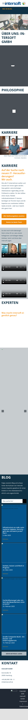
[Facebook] (7, 694)
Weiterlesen (5, 539)
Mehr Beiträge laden (14, 654)
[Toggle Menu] (3, 3)
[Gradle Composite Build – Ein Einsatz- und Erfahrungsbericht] (14, 624)
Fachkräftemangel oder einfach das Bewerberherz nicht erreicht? (13, 602)
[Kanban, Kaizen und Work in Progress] (14, 553)
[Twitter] (7, 691)
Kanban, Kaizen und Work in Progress (13, 567)
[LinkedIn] (4, 691)
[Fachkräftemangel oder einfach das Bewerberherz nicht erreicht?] (14, 587)
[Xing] (7, 698)
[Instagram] (4, 698)
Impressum (23, 701)
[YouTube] (4, 694)
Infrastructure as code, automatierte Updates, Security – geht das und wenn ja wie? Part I (13, 530)
